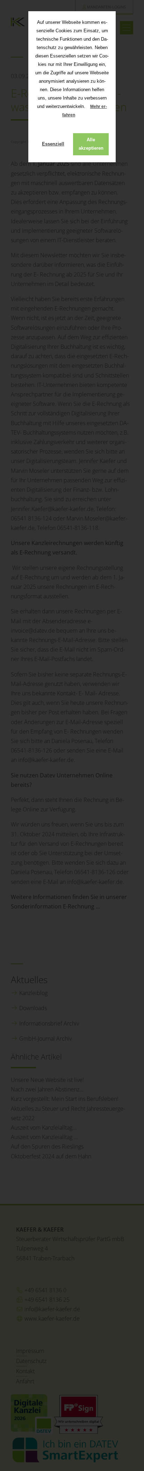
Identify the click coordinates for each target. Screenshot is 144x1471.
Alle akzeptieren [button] (91, 144)
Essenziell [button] (53, 144)
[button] (81, 115)
